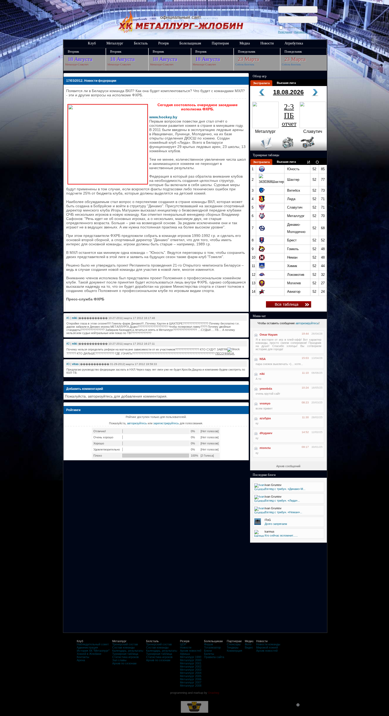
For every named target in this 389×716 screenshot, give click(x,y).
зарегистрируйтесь (166, 423)
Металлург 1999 (190, 657)
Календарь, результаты (127, 650)
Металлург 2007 (190, 682)
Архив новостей (190, 650)
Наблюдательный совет (93, 644)
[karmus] (259, 535)
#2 (68, 343)
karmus (269, 531)
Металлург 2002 (190, 666)
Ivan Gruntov (273, 485)
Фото (248, 644)
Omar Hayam (269, 334)
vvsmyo (265, 403)
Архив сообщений (288, 466)
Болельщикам (190, 43)
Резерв (163, 43)
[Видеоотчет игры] (312, 149)
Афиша (185, 653)
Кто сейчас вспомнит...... (281, 535)
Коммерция (234, 650)
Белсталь (141, 43)
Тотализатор (212, 647)
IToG (268, 519)
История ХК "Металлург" (93, 650)
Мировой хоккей (267, 647)
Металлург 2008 (190, 685)
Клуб (92, 43)
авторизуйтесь (137, 423)
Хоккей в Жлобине (89, 653)
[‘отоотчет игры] (287, 149)
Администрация (87, 647)
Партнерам (220, 43)
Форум (208, 644)
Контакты (83, 657)
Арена (81, 660)
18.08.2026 (288, 92)
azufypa (265, 418)
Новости (267, 43)
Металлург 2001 (190, 663)
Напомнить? (301, 32)
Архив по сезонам (124, 663)
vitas (75, 364)
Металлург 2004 (190, 672)
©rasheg (213, 692)
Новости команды (268, 644)
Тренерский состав (125, 644)
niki (74, 317)
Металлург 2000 (190, 660)
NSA (263, 359)
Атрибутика (293, 43)
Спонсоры (234, 644)
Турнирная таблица (125, 653)
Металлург (114, 43)
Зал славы (119, 660)
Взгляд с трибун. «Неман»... (283, 512)
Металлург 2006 (190, 679)
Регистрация (285, 32)
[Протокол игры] (263, 149)
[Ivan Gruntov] (259, 489)
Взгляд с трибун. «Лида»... (282, 500)
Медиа (244, 43)
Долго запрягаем (276, 523)
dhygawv (266, 433)
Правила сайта (214, 657)
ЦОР (183, 644)
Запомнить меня (293, 27)
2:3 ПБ (289, 114)
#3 (68, 364)
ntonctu (265, 447)
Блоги (208, 650)
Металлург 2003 (190, 669)
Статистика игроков (125, 657)
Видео (249, 647)
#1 (68, 317)
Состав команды (123, 647)
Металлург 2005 (190, 676)
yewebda (266, 388)
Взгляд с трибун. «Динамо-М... (285, 488)
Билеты (209, 653)
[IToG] (257, 523)
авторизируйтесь (307, 323)
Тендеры (232, 647)
